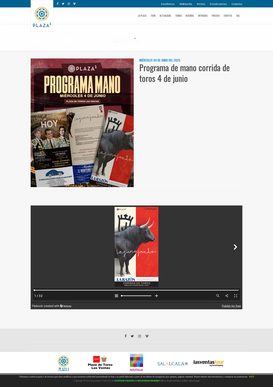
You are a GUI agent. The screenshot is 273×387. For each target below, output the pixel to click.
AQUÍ (251, 377)
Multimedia (185, 4)
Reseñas (190, 15)
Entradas (203, 15)
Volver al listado (97, 40)
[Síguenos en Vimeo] (74, 3)
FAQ (238, 15)
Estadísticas (168, 4)
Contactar (237, 4)
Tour (153, 15)
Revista (201, 4)
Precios (216, 15)
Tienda (178, 15)
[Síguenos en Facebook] (57, 3)
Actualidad (165, 15)
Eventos (228, 15)
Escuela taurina (218, 4)
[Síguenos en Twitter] (63, 3)
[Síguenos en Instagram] (69, 3)
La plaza (142, 15)
